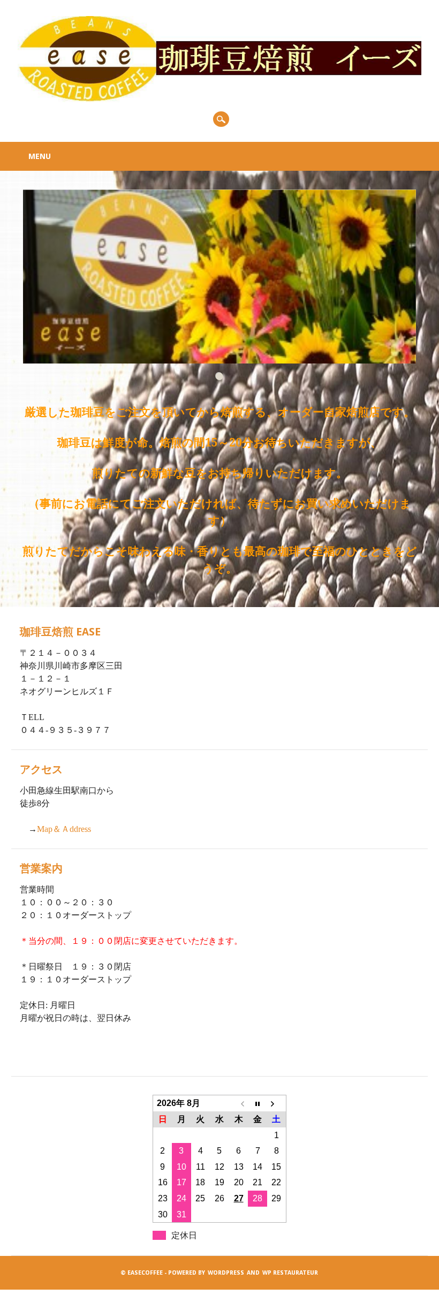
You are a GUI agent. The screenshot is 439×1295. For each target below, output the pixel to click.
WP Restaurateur (290, 1272)
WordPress (226, 1272)
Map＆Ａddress (64, 829)
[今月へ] (257, 1103)
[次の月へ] (276, 1103)
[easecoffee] (219, 99)
